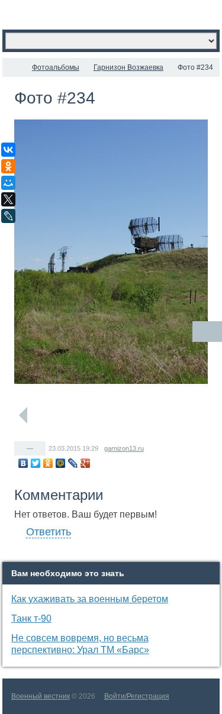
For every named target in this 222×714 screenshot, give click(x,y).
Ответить (48, 532)
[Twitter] (36, 463)
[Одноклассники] (48, 463)
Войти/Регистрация (136, 696)
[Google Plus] (85, 463)
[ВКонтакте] (23, 463)
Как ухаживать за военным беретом (89, 599)
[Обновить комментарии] (207, 331)
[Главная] (13, 67)
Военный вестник (40, 696)
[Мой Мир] (60, 463)
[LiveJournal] (73, 463)
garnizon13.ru (124, 448)
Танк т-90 (31, 618)
